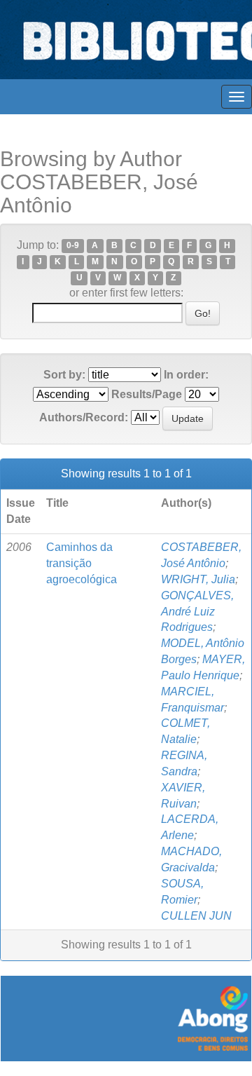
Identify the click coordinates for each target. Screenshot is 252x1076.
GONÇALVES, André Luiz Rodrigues (197, 612)
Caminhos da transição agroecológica (81, 563)
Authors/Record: (83, 417)
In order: (186, 375)
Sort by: (64, 375)
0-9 (72, 246)
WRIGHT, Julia (198, 579)
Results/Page (146, 394)
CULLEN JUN (196, 916)
